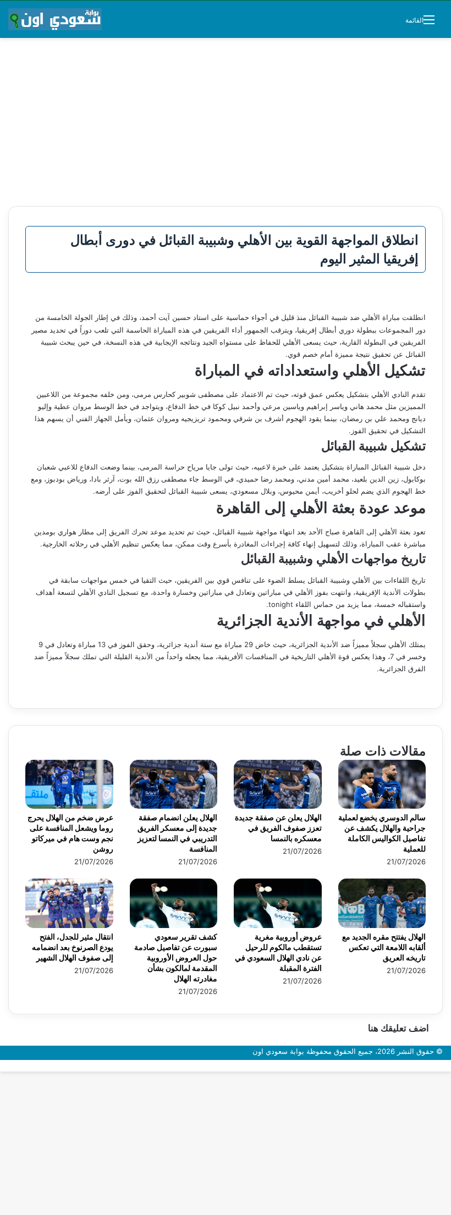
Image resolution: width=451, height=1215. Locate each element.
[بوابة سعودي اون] (55, 19)
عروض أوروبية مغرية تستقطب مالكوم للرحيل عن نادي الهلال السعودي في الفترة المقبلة (278, 952)
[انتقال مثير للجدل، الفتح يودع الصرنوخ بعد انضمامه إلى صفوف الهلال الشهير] (69, 925)
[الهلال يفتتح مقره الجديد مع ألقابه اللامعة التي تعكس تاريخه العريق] (382, 925)
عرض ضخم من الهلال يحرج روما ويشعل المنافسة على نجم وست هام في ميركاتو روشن (70, 833)
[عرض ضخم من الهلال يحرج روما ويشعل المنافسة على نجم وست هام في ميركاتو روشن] (69, 806)
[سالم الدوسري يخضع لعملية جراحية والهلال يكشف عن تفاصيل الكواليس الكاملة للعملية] (382, 806)
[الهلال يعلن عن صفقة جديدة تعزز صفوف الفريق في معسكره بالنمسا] (278, 806)
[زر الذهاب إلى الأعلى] (448, 1065)
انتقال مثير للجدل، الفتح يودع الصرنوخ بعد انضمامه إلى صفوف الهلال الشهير (72, 947)
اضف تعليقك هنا (398, 1028)
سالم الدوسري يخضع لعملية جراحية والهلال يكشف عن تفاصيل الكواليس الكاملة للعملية (382, 833)
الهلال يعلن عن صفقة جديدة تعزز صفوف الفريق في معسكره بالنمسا (278, 828)
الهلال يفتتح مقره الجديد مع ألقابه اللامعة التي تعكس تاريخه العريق (384, 947)
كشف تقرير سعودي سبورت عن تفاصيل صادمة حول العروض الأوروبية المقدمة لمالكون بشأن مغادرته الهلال (175, 957)
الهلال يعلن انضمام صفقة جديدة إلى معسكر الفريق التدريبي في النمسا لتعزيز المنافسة (177, 833)
